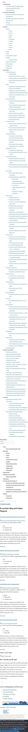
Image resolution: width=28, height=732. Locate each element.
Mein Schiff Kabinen (8, 692)
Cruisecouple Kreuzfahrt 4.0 (10, 480)
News (4, 446)
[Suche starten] (15, 501)
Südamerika (9, 470)
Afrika (7, 455)
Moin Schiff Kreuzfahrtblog (10, 689)
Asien (7, 457)
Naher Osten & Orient (11, 463)
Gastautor (5, 595)
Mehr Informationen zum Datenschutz (9, 731)
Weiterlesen (2, 546)
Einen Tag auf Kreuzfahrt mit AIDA (8, 619)
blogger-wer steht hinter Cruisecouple (15, 483)
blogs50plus (6, 696)
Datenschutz (9, 498)
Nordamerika (9, 466)
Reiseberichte (6, 472)
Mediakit (5, 710)
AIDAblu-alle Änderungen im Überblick (9, 550)
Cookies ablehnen (20, 728)
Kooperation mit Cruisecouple (13, 489)
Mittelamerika (9, 468)
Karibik (8, 461)
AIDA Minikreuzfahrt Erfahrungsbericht (9, 584)
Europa (8, 453)
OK (14, 728)
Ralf (4, 525)
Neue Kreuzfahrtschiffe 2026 (13, 448)
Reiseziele (5, 451)
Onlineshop (6, 478)
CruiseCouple (5, 504)
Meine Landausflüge (11, 476)
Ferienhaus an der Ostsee (9, 694)
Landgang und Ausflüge (9, 474)
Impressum (9, 495)
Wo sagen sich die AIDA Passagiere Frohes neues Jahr (12, 517)
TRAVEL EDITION (8, 698)
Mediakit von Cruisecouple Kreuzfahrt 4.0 (16, 491)
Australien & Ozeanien (11, 459)
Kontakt (5, 493)
